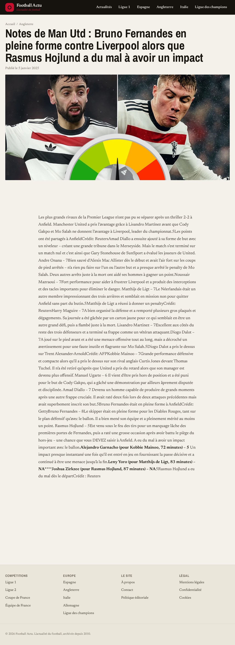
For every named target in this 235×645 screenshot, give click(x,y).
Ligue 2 (10, 590)
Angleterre (165, 7)
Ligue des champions (211, 7)
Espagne (143, 7)
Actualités (104, 7)
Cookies (185, 598)
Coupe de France (17, 598)
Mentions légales (191, 582)
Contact (127, 590)
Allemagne (71, 605)
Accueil (10, 24)
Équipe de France (18, 605)
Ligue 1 (124, 7)
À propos (128, 582)
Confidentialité (190, 590)
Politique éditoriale (134, 598)
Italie (184, 7)
